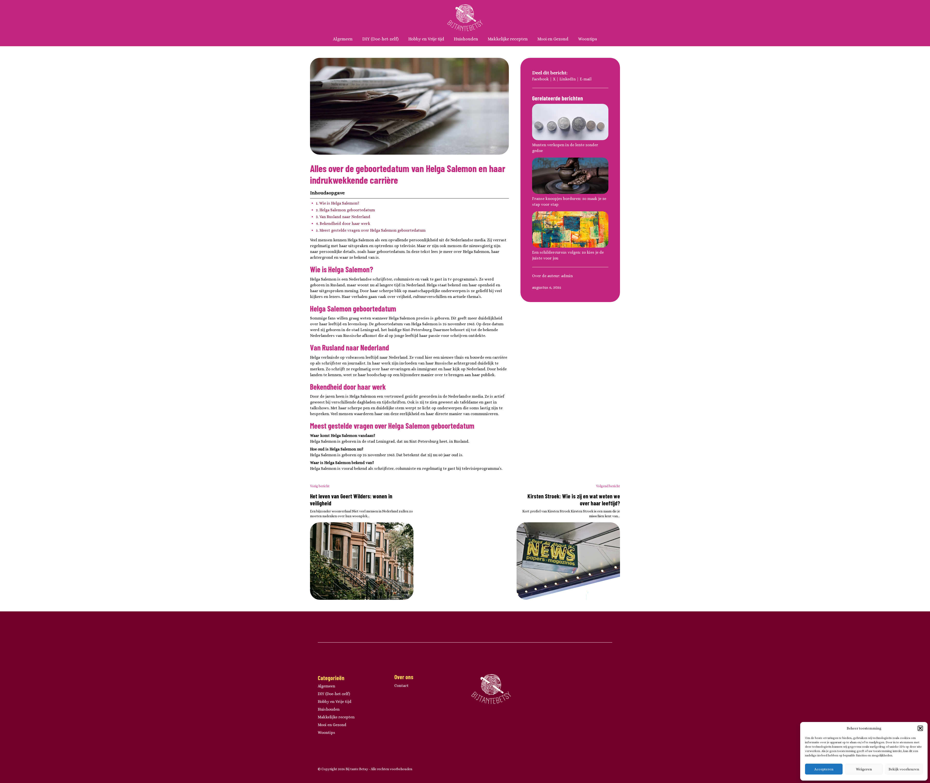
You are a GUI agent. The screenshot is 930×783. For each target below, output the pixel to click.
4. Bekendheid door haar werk (343, 223)
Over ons (403, 676)
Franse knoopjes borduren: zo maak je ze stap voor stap (569, 201)
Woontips (587, 39)
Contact (401, 685)
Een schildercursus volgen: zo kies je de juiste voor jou (568, 255)
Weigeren (864, 769)
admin (567, 276)
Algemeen (343, 39)
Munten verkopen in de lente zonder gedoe (565, 148)
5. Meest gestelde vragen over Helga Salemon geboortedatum (371, 230)
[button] (920, 728)
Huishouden (466, 39)
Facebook (540, 79)
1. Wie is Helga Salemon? (337, 203)
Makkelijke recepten (508, 39)
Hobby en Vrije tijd (426, 39)
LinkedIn (567, 79)
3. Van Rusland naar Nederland (343, 216)
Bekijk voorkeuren (904, 769)
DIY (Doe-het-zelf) (380, 39)
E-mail (585, 79)
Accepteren (823, 769)
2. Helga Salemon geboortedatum (345, 210)
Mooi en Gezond (552, 39)
